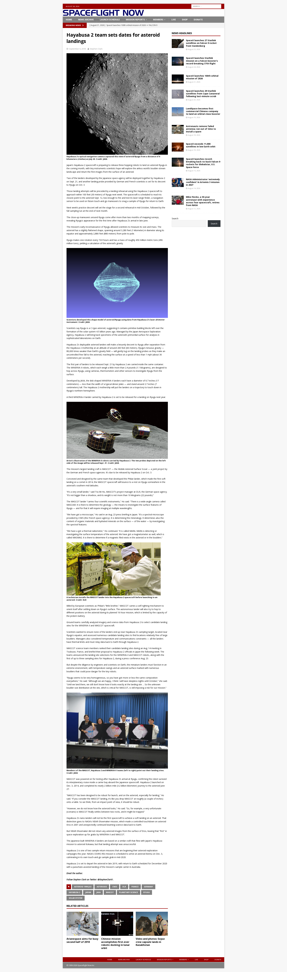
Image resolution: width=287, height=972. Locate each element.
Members (158, 19)
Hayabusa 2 (74, 892)
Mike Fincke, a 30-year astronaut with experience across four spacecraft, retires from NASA (202, 201)
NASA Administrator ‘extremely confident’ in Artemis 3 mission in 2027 (203, 182)
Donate (198, 19)
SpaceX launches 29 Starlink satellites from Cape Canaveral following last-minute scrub (203, 93)
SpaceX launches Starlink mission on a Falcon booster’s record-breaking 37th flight (202, 61)
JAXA (98, 892)
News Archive (86, 19)
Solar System (75, 898)
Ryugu (146, 892)
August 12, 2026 (194, 208)
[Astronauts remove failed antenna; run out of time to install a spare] (178, 129)
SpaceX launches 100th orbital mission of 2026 (202, 77)
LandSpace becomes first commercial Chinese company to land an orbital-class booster (203, 111)
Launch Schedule (110, 19)
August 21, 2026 (194, 82)
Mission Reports (135, 19)
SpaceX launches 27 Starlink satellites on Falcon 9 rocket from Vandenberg (201, 43)
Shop (185, 19)
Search (175, 218)
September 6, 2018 (77, 48)
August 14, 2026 (194, 188)
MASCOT (110, 892)
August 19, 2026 (194, 117)
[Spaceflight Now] (103, 14)
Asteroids (102, 886)
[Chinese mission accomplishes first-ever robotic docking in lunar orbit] (117, 924)
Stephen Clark (96, 48)
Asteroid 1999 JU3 (82, 886)
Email (69, 873)
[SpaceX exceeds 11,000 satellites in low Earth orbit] (178, 147)
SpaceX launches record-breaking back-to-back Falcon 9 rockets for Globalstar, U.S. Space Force (203, 163)
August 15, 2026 (194, 170)
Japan (88, 892)
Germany (148, 886)
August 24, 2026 (194, 67)
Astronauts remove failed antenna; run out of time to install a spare (201, 129)
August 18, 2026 (194, 135)
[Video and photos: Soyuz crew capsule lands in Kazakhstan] (152, 924)
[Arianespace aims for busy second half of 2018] (83, 924)
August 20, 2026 (194, 100)
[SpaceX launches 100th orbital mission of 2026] (178, 78)
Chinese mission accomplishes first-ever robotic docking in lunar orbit (115, 943)
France (135, 886)
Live (173, 19)
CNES (114, 886)
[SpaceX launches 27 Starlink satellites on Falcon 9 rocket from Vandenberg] (178, 43)
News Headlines (182, 33)
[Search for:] (206, 6)
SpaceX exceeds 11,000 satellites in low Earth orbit (200, 145)
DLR (124, 886)
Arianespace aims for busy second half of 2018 (82, 940)
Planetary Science (128, 892)
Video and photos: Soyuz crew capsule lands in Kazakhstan (150, 942)
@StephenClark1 (105, 879)
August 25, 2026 (194, 49)
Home (69, 19)
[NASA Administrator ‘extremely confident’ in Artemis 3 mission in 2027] (178, 182)
